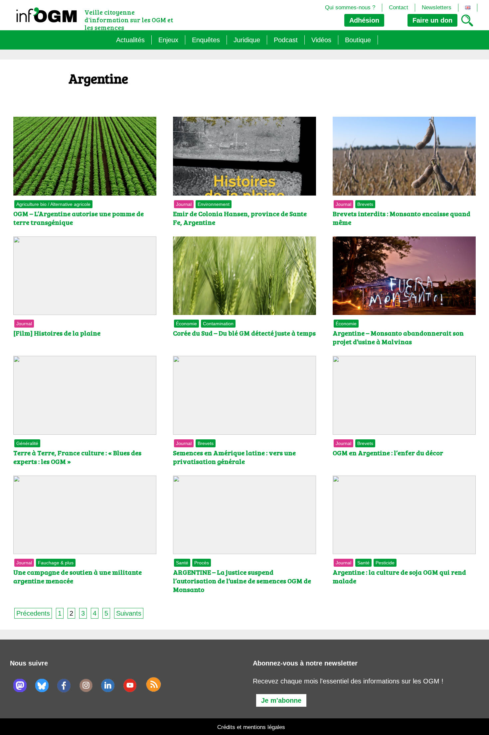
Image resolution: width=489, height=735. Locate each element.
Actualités (130, 40)
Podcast (286, 40)
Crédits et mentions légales (251, 727)
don (432, 20)
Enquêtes (206, 40)
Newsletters (436, 7)
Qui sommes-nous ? (350, 7)
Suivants (128, 613)
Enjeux (168, 40)
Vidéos (321, 40)
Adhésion (364, 20)
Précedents (33, 613)
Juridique (247, 40)
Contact (398, 7)
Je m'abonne (281, 700)
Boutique (358, 40)
